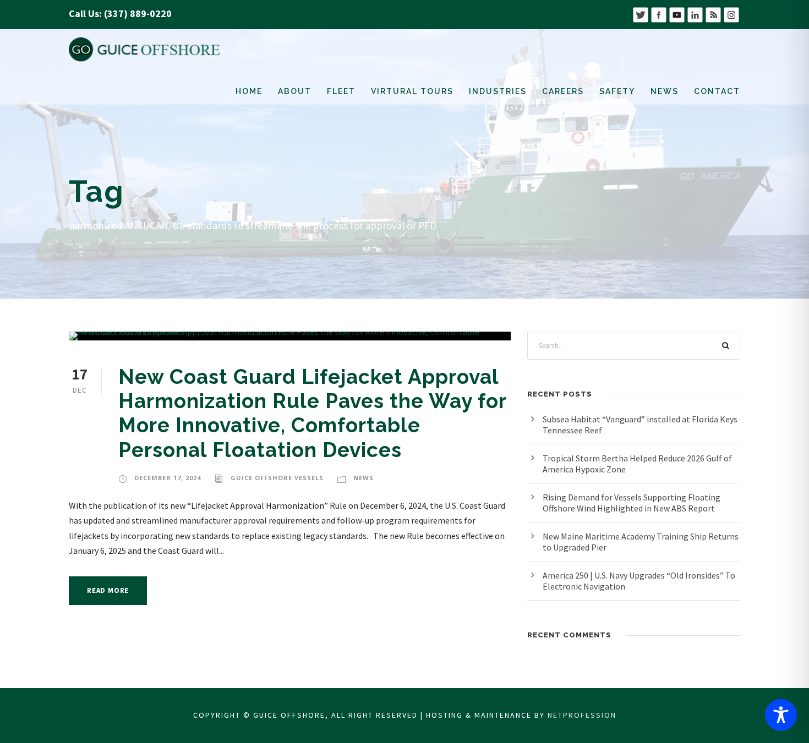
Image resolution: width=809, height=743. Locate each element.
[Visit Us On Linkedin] (695, 13)
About (294, 91)
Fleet (341, 91)
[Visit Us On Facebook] (658, 13)
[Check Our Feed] (713, 13)
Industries (498, 91)
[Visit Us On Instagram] (731, 13)
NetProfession (582, 715)
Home (249, 91)
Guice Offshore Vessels (277, 478)
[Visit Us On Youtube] (677, 13)
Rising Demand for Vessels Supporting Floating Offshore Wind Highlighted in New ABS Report (631, 503)
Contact (717, 91)
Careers (563, 91)
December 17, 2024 (167, 478)
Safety (617, 91)
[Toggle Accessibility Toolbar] (781, 715)
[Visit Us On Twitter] (640, 13)
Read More (108, 590)
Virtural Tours (412, 91)
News (665, 91)
